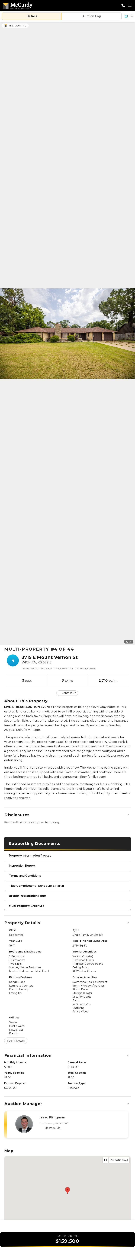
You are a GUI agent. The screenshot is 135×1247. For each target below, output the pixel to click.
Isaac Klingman (52, 1117)
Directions (118, 1160)
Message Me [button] (52, 1128)
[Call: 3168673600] (123, 5)
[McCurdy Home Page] (18, 5)
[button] (126, 16)
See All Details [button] (16, 1040)
